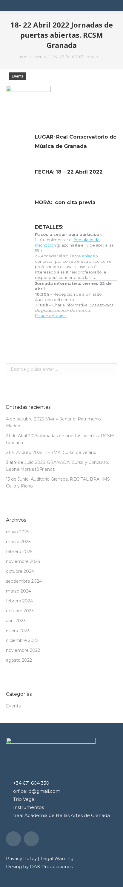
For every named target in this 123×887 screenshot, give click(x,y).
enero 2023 (18, 630)
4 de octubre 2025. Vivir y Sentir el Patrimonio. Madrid (54, 422)
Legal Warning (57, 858)
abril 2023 (16, 620)
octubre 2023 (20, 610)
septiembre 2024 (24, 581)
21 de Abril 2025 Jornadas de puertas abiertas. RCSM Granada (60, 439)
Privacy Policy (21, 858)
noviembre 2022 (23, 650)
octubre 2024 (20, 571)
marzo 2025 (18, 541)
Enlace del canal (51, 315)
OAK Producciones (51, 866)
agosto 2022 (19, 660)
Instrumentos (28, 807)
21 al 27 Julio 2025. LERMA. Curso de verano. (51, 452)
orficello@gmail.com (36, 791)
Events (18, 76)
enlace (88, 255)
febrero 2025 (19, 551)
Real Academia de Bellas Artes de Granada (61, 815)
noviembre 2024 (23, 561)
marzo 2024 (18, 591)
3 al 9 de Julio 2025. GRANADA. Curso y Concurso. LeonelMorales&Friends (57, 466)
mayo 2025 (17, 531)
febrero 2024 (19, 601)
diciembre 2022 (22, 640)
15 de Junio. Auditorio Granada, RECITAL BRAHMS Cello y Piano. (58, 482)
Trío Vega (23, 799)
